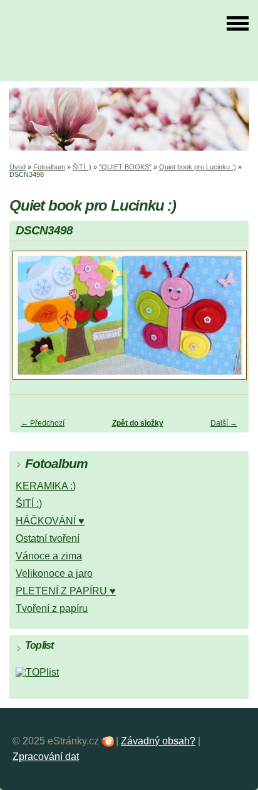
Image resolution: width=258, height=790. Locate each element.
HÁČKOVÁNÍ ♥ (50, 521)
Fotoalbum (49, 167)
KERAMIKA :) (46, 486)
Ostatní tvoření (48, 538)
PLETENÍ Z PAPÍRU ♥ (66, 591)
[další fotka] (228, 321)
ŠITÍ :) (82, 167)
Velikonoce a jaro (54, 573)
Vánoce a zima (49, 556)
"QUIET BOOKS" (125, 167)
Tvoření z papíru (52, 608)
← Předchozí (42, 423)
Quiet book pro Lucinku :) (197, 167)
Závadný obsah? (158, 741)
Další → (223, 423)
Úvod (17, 167)
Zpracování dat (46, 756)
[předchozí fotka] (30, 321)
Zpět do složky (137, 423)
